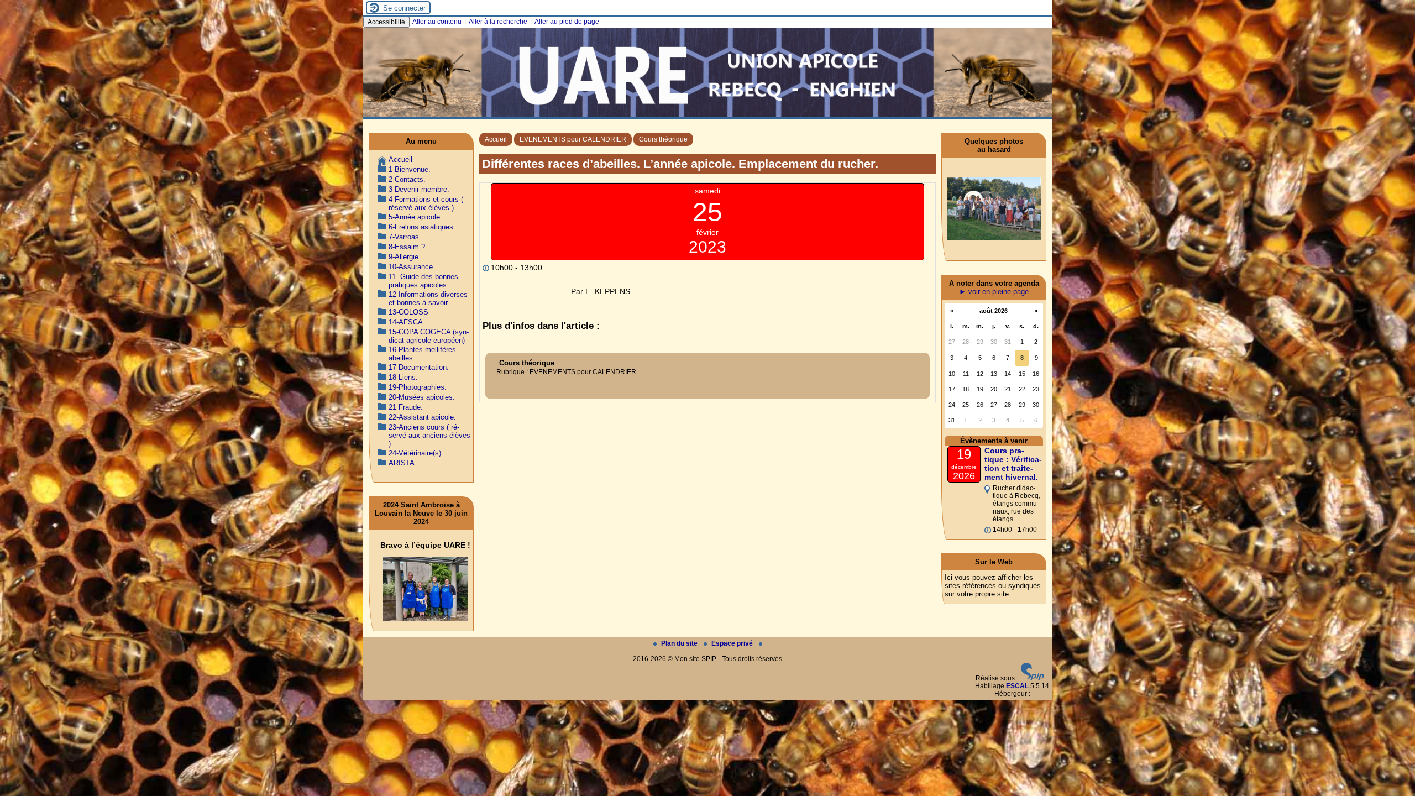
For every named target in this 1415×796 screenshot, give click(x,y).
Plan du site (680, 643)
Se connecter (404, 8)
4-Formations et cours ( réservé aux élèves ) (426, 203)
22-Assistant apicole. (422, 417)
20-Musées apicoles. (422, 397)
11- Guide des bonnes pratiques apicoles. (423, 281)
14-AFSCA (406, 322)
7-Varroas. (405, 237)
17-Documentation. (419, 367)
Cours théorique (663, 139)
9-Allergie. (405, 257)
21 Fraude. (406, 407)
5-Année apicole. (415, 217)
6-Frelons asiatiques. (422, 227)
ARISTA (402, 463)
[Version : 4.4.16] (1032, 678)
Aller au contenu (437, 21)
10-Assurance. (412, 267)
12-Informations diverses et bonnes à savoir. (428, 298)
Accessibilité (386, 22)
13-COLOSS (408, 312)
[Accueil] (707, 115)
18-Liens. (403, 377)
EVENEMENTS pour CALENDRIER (573, 139)
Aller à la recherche (498, 21)
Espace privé (732, 643)
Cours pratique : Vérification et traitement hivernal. (1013, 463)
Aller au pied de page (566, 21)
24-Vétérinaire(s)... (418, 453)
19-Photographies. (418, 387)
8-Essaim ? (407, 247)
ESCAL (1017, 686)
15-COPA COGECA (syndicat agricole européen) (429, 336)
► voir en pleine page (994, 291)
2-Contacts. (407, 179)
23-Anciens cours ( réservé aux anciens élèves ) (429, 435)
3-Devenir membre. (419, 189)
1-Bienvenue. (410, 169)
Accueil (496, 139)
